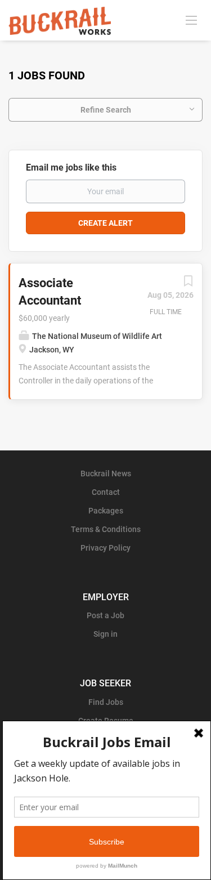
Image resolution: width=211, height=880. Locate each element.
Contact (106, 492)
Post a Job (105, 615)
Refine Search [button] (105, 109)
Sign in (105, 633)
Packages (105, 510)
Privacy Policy (105, 547)
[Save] (188, 283)
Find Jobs (105, 702)
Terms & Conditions (106, 529)
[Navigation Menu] (191, 19)
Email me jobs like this (71, 167)
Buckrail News (105, 473)
